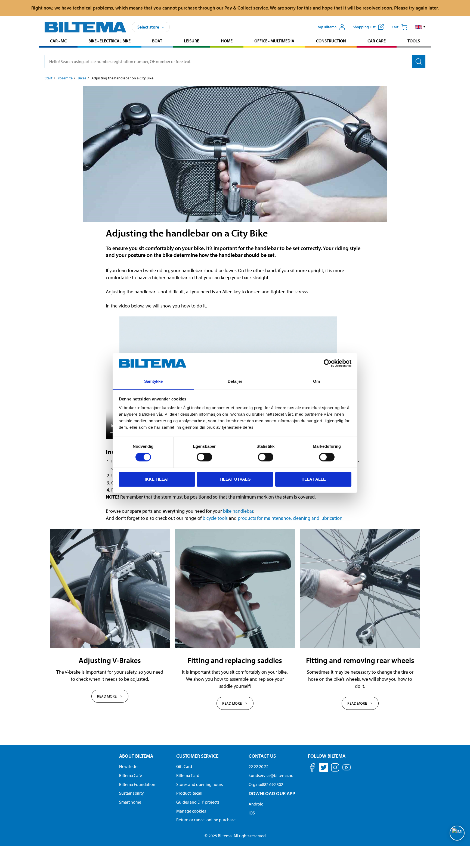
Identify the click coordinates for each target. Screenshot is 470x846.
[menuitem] (58, 41)
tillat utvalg (235, 479)
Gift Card (184, 766)
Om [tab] (316, 381)
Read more (107, 696)
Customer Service (197, 756)
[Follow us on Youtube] (346, 770)
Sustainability (131, 793)
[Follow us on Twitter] (323, 768)
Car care (376, 40)
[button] (420, 26)
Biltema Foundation (137, 784)
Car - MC (58, 40)
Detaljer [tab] (235, 381)
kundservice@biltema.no (271, 775)
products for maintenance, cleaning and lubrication (290, 518)
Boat (157, 40)
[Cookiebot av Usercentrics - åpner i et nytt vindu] (327, 363)
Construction (331, 40)
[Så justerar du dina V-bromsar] (110, 588)
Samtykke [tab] (153, 381)
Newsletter (129, 766)
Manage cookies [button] (191, 811)
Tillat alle (313, 479)
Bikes (82, 78)
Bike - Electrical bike (109, 40)
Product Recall (189, 793)
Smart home (130, 802)
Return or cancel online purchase (206, 819)
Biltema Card (187, 775)
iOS (252, 813)
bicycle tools (215, 518)
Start (48, 78)
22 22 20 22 (258, 766)
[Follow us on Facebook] (312, 768)
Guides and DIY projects (197, 802)
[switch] (204, 457)
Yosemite (65, 78)
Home (227, 40)
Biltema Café (130, 775)
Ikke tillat (157, 479)
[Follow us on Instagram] (335, 768)
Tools (413, 40)
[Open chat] (457, 833)
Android (256, 804)
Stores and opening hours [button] (199, 784)
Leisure (191, 40)
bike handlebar (238, 511)
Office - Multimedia (274, 40)
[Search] (418, 61)
